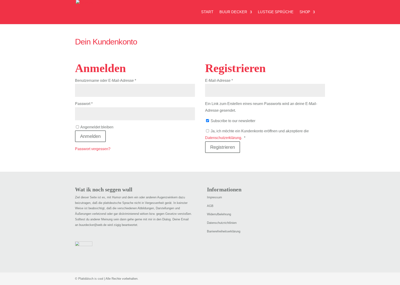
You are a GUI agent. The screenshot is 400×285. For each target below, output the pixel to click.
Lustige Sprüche (276, 12)
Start (207, 12)
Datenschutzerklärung (223, 138)
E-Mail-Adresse (228, 80)
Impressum (214, 197)
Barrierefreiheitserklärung (223, 231)
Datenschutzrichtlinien (222, 223)
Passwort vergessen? (92, 149)
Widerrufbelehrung (219, 214)
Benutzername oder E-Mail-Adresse (115, 80)
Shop (305, 12)
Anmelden (90, 136)
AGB (210, 206)
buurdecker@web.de (92, 225)
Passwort (93, 103)
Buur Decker (233, 12)
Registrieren (222, 147)
